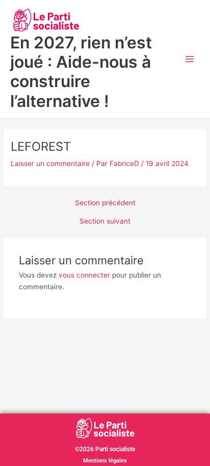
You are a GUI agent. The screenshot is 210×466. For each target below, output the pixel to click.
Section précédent (105, 203)
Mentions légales (105, 460)
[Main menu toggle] (189, 59)
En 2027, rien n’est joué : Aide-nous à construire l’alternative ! (81, 72)
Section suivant (105, 221)
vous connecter (84, 275)
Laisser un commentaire (50, 163)
